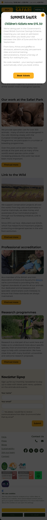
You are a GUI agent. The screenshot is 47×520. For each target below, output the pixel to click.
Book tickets (23, 75)
